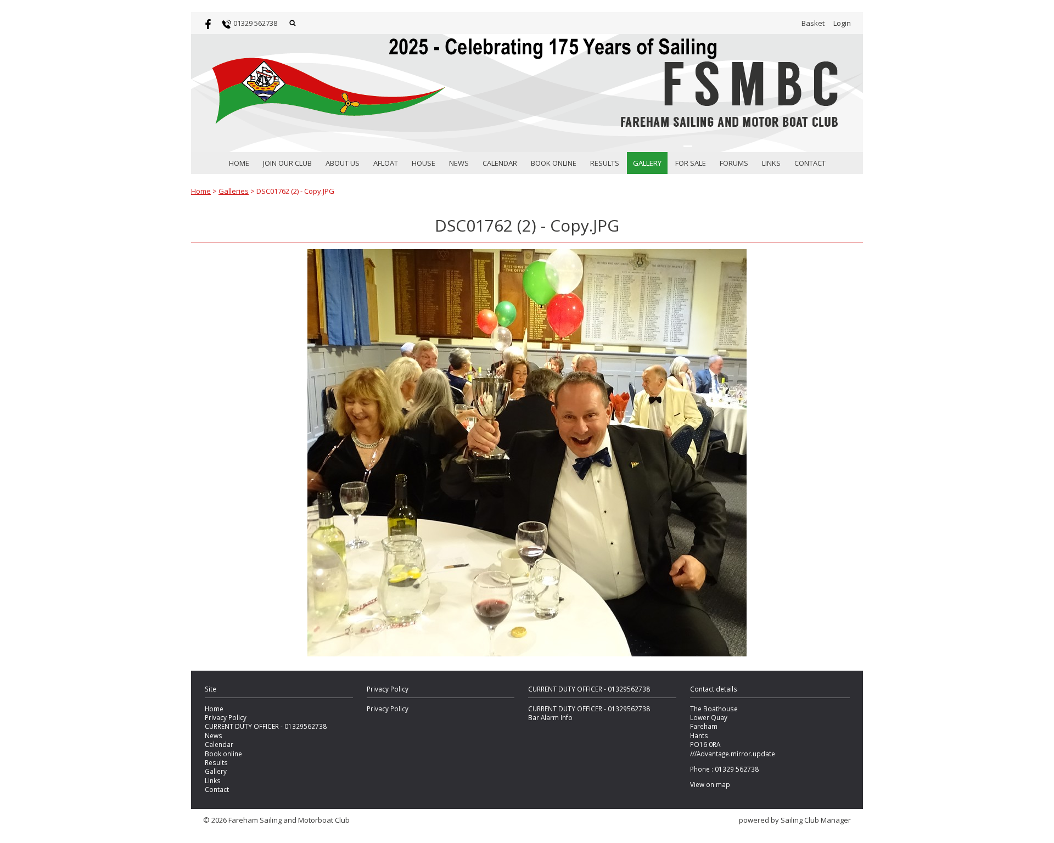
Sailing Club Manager (816, 820)
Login (842, 23)
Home (239, 163)
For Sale (690, 163)
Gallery (647, 163)
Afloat (385, 163)
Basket (813, 23)
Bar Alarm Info (550, 717)
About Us (343, 163)
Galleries (233, 191)
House (423, 163)
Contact (810, 163)
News (459, 163)
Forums (734, 163)
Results (604, 163)
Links (771, 163)
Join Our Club (287, 163)
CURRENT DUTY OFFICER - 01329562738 (266, 726)
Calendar (500, 163)
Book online (553, 163)
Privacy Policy (225, 717)
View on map (710, 784)
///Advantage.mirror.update (732, 753)
